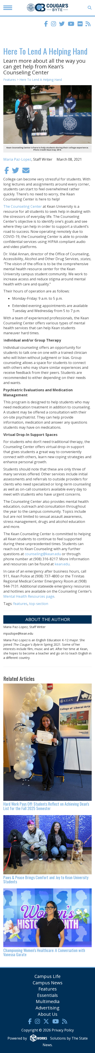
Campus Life (47, 976)
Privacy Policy (63, 1030)
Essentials (47, 995)
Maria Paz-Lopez (17, 159)
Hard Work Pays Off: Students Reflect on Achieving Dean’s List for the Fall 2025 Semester (46, 806)
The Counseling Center (22, 206)
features (20, 603)
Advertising (47, 1008)
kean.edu (62, 564)
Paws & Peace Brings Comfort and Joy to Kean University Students (45, 880)
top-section (38, 603)
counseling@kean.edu (43, 553)
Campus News (48, 983)
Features (47, 989)
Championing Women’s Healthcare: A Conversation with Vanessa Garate (44, 952)
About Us (47, 1014)
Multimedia (47, 1001)
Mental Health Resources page (28, 596)
